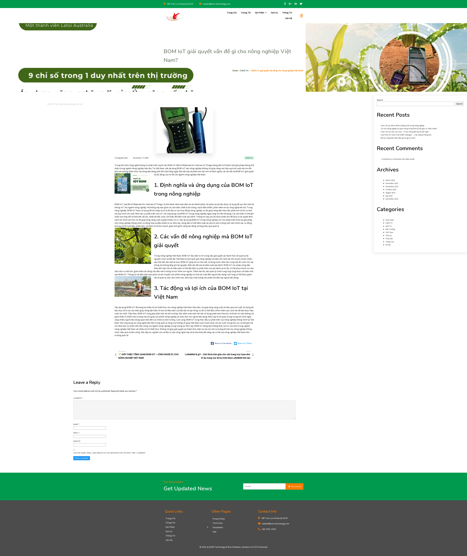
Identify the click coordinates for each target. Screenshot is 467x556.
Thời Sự (389, 235)
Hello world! (409, 159)
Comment (78, 398)
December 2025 (392, 183)
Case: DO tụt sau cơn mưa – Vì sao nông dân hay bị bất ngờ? (405, 132)
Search (380, 100)
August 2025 (390, 192)
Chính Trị (244, 70)
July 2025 (389, 196)
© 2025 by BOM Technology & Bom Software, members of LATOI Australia (233, 547)
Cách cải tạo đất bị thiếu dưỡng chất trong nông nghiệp (402, 125)
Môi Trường (390, 229)
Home (235, 70)
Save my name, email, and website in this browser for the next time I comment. (109, 453)
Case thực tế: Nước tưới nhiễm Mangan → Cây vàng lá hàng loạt (406, 135)
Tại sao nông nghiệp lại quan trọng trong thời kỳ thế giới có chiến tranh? (409, 128)
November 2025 (392, 186)
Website (77, 441)
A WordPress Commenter (392, 159)
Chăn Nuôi (390, 220)
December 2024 (392, 199)
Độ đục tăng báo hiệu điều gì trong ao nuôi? (398, 138)
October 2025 (391, 189)
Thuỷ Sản (389, 238)
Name (76, 424)
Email (76, 433)
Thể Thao (389, 232)
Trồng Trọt (390, 242)
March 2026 (390, 180)
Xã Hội (388, 245)
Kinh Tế (388, 226)
